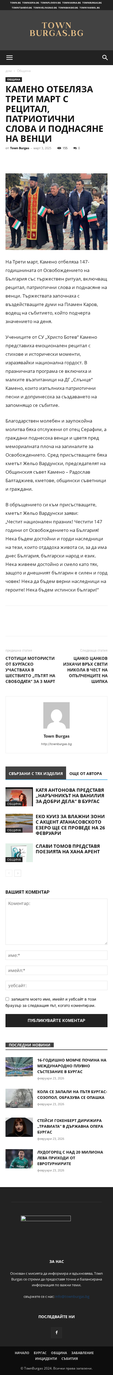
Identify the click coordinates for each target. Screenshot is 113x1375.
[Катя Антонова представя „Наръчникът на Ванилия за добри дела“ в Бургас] (19, 796)
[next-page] (17, 873)
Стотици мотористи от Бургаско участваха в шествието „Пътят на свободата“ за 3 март (30, 669)
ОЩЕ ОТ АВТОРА (85, 773)
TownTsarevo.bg (22, 7)
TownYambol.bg (90, 7)
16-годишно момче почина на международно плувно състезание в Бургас (71, 1065)
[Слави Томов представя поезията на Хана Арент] (19, 852)
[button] (9, 57)
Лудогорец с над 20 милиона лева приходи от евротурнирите (70, 1157)
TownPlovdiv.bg (51, 2)
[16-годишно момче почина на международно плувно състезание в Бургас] (19, 1066)
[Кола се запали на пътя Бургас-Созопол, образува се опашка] (19, 1098)
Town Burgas (19, 148)
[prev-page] (8, 873)
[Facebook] (10, 160)
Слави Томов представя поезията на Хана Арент (68, 849)
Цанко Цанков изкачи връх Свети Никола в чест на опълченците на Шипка (85, 669)
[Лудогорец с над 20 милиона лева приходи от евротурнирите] (19, 1158)
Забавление (82, 1353)
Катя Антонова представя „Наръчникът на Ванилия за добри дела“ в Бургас (70, 795)
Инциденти (46, 1358)
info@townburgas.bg (72, 1296)
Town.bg (15, 2)
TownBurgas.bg (92, 2)
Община (24, 70)
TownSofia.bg (30, 2)
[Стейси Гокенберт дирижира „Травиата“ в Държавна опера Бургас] (19, 1127)
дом (8, 70)
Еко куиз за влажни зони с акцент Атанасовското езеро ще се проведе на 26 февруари (70, 824)
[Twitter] (23, 160)
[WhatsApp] (48, 160)
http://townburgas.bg (56, 744)
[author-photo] (56, 728)
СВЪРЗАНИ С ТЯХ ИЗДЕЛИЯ (36, 773)
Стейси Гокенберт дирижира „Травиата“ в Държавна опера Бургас (70, 1126)
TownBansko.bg (68, 7)
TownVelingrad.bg (45, 7)
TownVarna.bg (71, 2)
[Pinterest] (36, 160)
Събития (69, 1358)
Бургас (40, 1353)
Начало (22, 1353)
